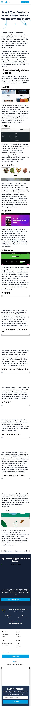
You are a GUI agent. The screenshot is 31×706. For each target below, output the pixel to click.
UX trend (14, 240)
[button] (6, 24)
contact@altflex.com (15, 623)
